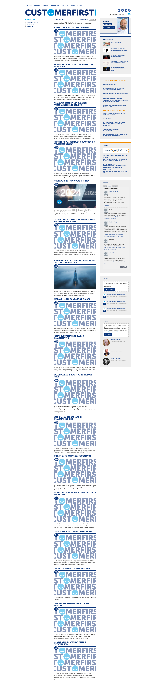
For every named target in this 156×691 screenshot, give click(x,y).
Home (29, 5)
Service (65, 5)
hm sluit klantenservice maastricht (112, 262)
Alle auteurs (107, 335)
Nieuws (29, 26)
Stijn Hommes (113, 191)
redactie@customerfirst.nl (111, 332)
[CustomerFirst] (60, 12)
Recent (110, 186)
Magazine (55, 5)
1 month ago (120, 236)
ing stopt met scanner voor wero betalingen (114, 204)
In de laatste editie (108, 27)
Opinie (37, 5)
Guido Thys (113, 222)
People (105, 186)
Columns (29, 24)
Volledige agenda (109, 289)
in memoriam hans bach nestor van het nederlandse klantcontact (113, 235)
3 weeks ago (113, 218)
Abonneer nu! (107, 24)
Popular (115, 186)
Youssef (111, 252)
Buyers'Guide (76, 5)
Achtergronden (31, 22)
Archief (45, 5)
